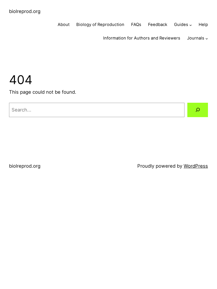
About (64, 24)
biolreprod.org (24, 11)
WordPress (196, 166)
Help (203, 24)
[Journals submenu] (206, 38)
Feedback (157, 24)
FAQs (136, 24)
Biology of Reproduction (100, 24)
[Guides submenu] (190, 25)
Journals (195, 38)
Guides (181, 24)
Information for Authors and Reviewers (141, 38)
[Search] (197, 110)
